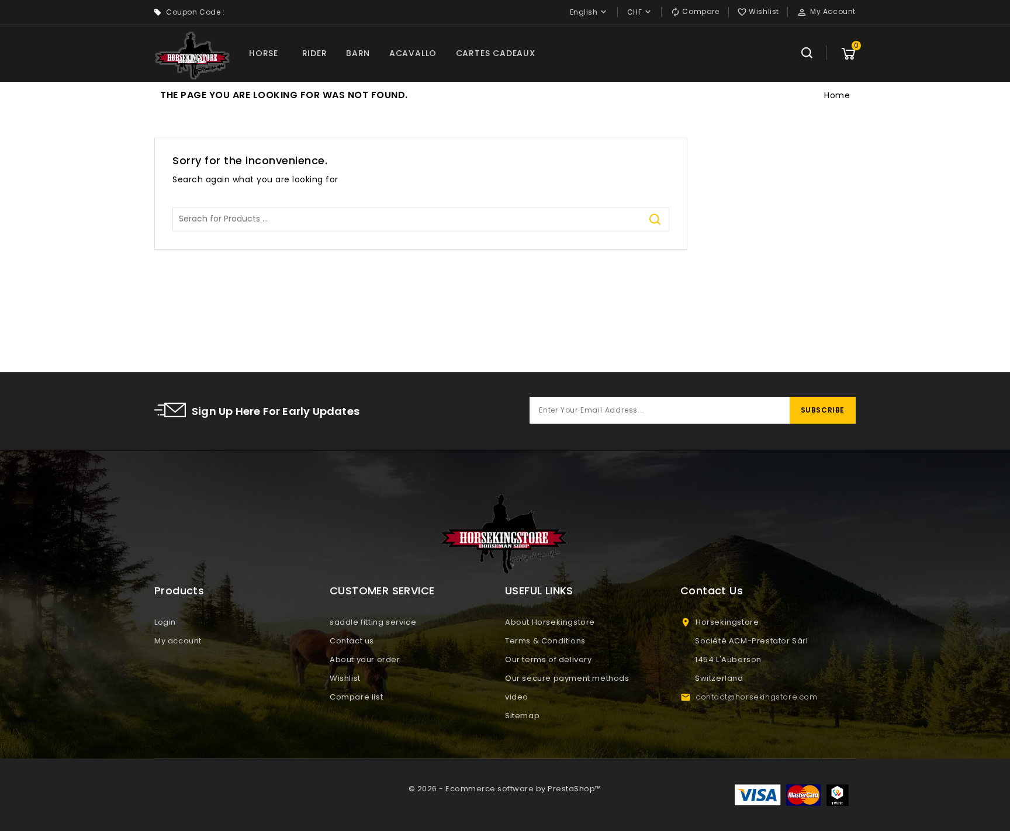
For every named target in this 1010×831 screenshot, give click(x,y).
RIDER (314, 53)
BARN (358, 53)
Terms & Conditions (545, 640)
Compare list (356, 696)
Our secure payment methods (567, 678)
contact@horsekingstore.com (757, 696)
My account (178, 640)
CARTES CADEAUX (495, 53)
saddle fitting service (373, 622)
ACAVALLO (413, 53)
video (516, 696)
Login (165, 622)
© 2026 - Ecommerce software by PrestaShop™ (505, 788)
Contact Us (711, 590)
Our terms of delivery (548, 659)
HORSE (263, 53)
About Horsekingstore (550, 622)
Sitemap (522, 715)
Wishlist (345, 678)
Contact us (352, 640)
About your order (365, 659)
